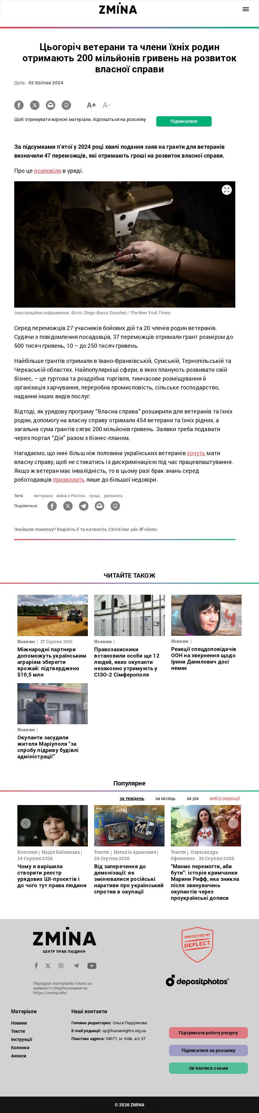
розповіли (47, 170)
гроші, (94, 495)
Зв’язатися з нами (208, 1068)
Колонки (20, 1047)
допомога (113, 495)
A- (107, 104)
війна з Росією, (71, 495)
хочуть (196, 453)
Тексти (18, 1031)
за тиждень (132, 798)
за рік (193, 798)
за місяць (165, 798)
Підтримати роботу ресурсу (208, 1033)
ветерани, (43, 495)
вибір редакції (225, 798)
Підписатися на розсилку (209, 1050)
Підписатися (184, 121)
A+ (91, 104)
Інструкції (21, 1039)
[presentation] (26, 823)
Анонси (19, 1056)
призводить (69, 479)
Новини (19, 1023)
